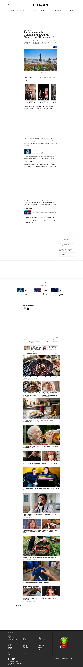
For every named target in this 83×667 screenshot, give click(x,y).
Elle (39, 642)
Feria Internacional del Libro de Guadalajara (38, 282)
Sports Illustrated (12, 639)
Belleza (40, 638)
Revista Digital (11, 645)
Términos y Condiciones (30, 661)
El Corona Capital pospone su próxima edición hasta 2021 (62, 292)
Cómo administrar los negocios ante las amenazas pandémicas (67, 250)
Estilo (12, 10)
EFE (27, 307)
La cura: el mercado (63, 254)
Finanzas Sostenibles (27, 646)
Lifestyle (10, 644)
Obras (9, 652)
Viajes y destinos (42, 650)
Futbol (9, 640)
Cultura (40, 640)
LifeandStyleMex (70, 659)
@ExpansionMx (31, 308)
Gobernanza (25, 644)
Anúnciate (62, 661)
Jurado (40, 653)
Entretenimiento (22, 10)
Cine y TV (42, 10)
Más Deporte (10, 643)
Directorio (71, 661)
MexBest (40, 647)
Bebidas (40, 649)
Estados (24, 638)
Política (25, 634)
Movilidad (25, 645)
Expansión (10, 647)
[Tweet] (54, 47)
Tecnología (10, 651)
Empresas (10, 648)
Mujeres (9, 654)
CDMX (24, 637)
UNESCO (54, 282)
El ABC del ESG (26, 648)
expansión (71, 10)
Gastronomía (41, 648)
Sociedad (25, 640)
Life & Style (10, 632)
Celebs (40, 644)
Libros (49, 282)
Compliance (54, 661)
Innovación (25, 647)
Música (50, 10)
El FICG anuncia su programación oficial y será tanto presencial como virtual (44, 152)
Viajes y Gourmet (60, 10)
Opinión (24, 639)
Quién (39, 634)
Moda (40, 637)
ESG (8, 653)
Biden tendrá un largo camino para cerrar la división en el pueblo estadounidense (66, 244)
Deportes (33, 10)
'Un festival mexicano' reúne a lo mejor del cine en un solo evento (44, 213)
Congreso (25, 636)
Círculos (40, 636)
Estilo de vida (41, 645)
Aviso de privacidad (44, 661)
